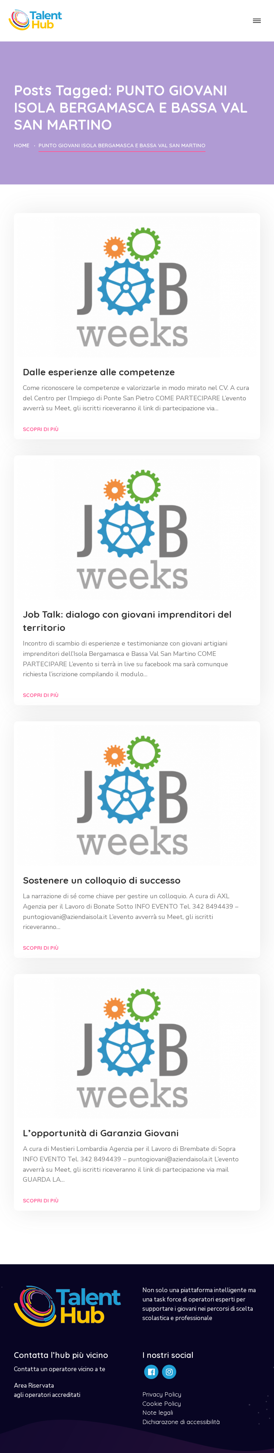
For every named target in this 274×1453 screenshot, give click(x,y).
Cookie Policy (161, 1403)
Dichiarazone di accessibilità (181, 1421)
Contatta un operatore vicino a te (59, 1369)
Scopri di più (41, 429)
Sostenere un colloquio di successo (102, 880)
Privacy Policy (161, 1394)
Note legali (157, 1412)
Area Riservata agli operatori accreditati (47, 1390)
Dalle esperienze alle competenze (99, 372)
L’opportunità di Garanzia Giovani (101, 1133)
